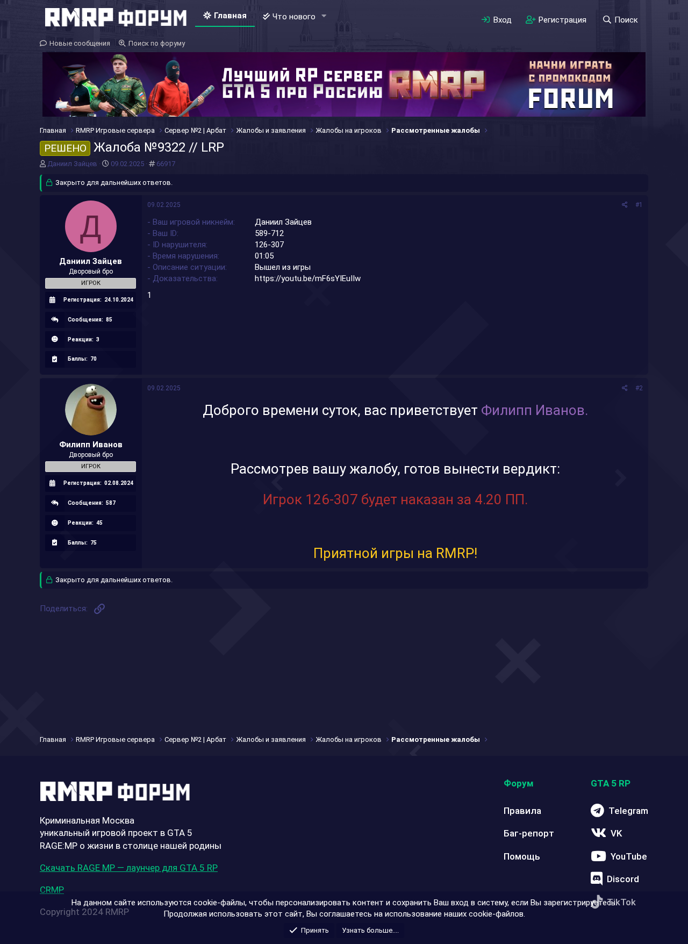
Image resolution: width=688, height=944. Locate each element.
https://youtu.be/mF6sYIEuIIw (308, 278)
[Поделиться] (625, 205)
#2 (639, 388)
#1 (639, 205)
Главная (230, 15)
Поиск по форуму (156, 43)
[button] (324, 16)
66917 (165, 164)
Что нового (294, 17)
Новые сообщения (79, 43)
